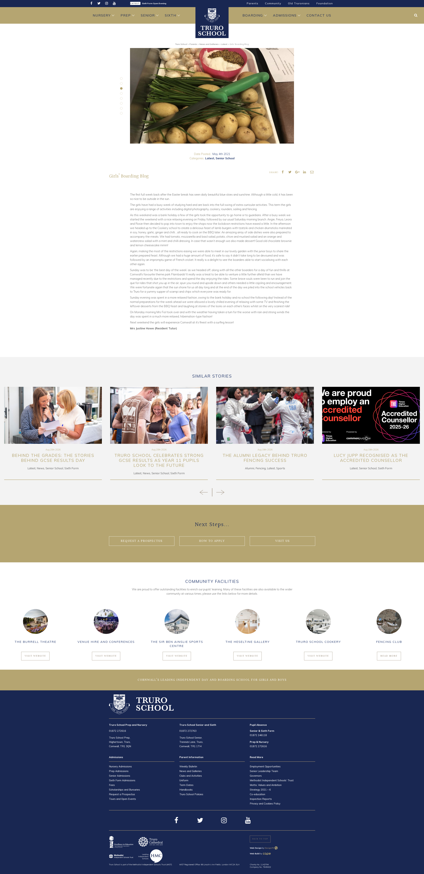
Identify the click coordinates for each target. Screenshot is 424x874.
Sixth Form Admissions (122, 780)
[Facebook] (91, 3)
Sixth (170, 15)
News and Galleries (190, 771)
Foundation (324, 3)
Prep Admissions (119, 771)
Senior (148, 15)
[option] (170, 3)
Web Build (255, 853)
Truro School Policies (191, 794)
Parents (252, 3)
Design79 (269, 848)
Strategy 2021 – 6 (260, 789)
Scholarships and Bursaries (124, 789)
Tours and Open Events (122, 798)
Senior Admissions (119, 775)
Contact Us (319, 15)
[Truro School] (212, 30)
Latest (209, 158)
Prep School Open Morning (155, 3)
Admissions (285, 15)
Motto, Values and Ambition (266, 785)
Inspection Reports (261, 798)
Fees (112, 785)
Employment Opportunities (265, 766)
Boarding (252, 15)
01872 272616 (117, 730)
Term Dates (186, 785)
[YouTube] (114, 3)
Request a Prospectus (122, 794)
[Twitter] (99, 3)
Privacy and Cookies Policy (265, 803)
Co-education (257, 794)
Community (273, 3)
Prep (126, 15)
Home (212, 15)
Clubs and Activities (190, 775)
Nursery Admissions (120, 766)
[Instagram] (106, 3)
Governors (256, 775)
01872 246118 (258, 735)
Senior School (225, 158)
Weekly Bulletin (188, 766)
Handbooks (186, 789)
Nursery (102, 15)
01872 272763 (187, 730)
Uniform (183, 780)
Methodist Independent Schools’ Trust (272, 780)
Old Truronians (299, 3)
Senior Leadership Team (264, 771)
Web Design (256, 848)
